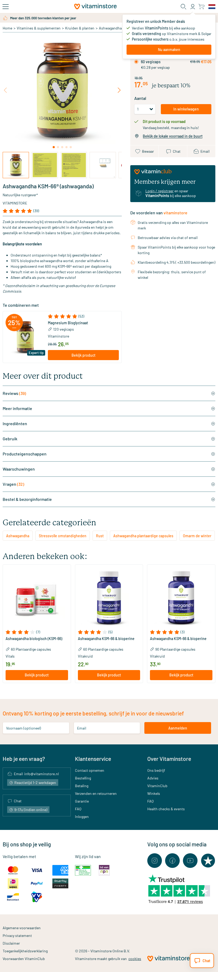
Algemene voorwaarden (22, 928)
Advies (152, 778)
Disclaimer (11, 943)
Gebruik (10, 438)
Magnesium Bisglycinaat (68, 323)
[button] (83, 316)
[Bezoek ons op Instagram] (154, 860)
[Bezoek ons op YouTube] (190, 860)
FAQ (78, 809)
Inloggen (82, 816)
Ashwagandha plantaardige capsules (143, 536)
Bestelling (83, 778)
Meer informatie (17, 408)
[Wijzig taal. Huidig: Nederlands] (211, 6)
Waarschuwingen (19, 468)
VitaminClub (157, 785)
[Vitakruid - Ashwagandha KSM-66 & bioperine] (109, 598)
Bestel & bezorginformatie (27, 499)
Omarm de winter (197, 536)
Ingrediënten (15, 423)
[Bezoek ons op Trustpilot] (208, 860)
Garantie (82, 801)
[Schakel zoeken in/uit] (183, 7)
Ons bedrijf (156, 770)
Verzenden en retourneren (96, 793)
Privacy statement (17, 935)
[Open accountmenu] (192, 6)
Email (81, 728)
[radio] (136, 62)
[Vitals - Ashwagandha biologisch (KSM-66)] (37, 598)
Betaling (81, 785)
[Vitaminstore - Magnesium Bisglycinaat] (25, 337)
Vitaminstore (15, 203)
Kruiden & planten (79, 28)
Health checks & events (166, 809)
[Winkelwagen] (201, 6)
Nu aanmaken (169, 49)
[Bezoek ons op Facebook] (172, 860)
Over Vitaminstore (169, 758)
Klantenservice (93, 758)
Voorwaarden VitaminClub (24, 958)
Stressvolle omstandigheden (62, 536)
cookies (134, 958)
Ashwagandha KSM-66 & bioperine (106, 639)
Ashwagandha (110, 28)
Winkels (153, 793)
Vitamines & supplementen (39, 28)
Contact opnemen (89, 770)
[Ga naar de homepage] (95, 6)
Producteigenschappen (25, 453)
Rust (100, 536)
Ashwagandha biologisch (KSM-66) (34, 639)
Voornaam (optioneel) (23, 728)
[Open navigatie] (5, 6)
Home (7, 28)
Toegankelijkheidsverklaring (25, 951)
